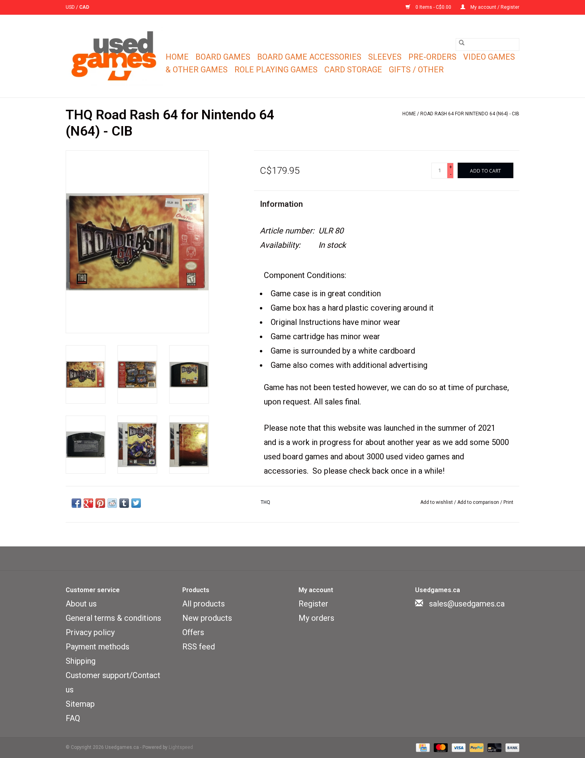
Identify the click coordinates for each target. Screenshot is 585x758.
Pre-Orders (432, 57)
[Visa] (458, 747)
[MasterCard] (440, 747)
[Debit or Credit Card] (494, 747)
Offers (193, 632)
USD (71, 7)
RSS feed (198, 646)
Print (508, 502)
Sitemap (80, 704)
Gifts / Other (416, 69)
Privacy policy (90, 632)
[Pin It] (100, 503)
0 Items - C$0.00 (433, 7)
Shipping (81, 661)
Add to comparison (478, 502)
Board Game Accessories (309, 57)
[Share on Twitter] (136, 503)
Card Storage (353, 69)
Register (313, 603)
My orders (316, 618)
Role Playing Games (276, 69)
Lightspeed (181, 747)
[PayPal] (476, 747)
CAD (84, 7)
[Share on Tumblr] (124, 503)
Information (281, 204)
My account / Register (494, 7)
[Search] (462, 42)
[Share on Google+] (88, 503)
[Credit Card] (422, 747)
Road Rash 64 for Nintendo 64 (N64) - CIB (469, 114)
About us (81, 603)
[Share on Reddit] (112, 503)
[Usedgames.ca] (114, 56)
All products (203, 603)
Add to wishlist (437, 502)
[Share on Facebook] (76, 503)
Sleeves (385, 57)
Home (177, 57)
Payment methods (97, 646)
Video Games (489, 57)
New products (207, 618)
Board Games (222, 57)
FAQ (73, 718)
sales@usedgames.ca (467, 603)
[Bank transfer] (511, 747)
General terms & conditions (113, 618)
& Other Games (197, 69)
